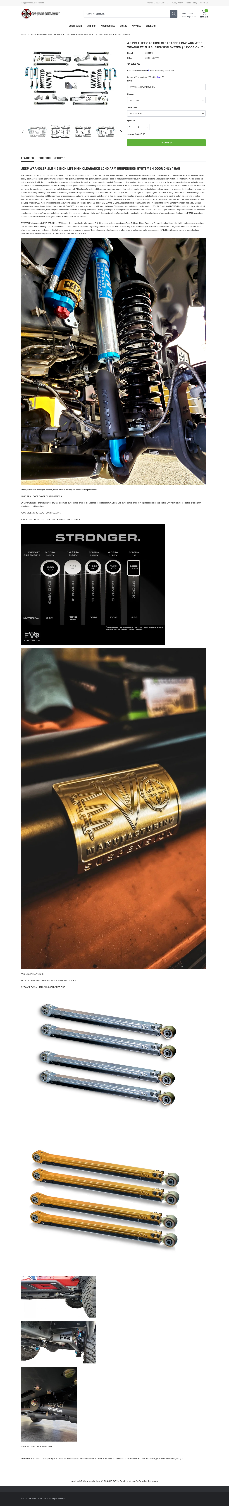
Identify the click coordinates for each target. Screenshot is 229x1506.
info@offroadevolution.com (32, 3)
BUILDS (123, 26)
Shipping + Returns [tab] (51, 158)
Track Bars (132, 107)
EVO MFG (149, 53)
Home (23, 34)
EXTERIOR (91, 26)
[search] (173, 14)
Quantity (131, 120)
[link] (37, 132)
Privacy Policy (177, 3)
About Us (204, 3)
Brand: (130, 53)
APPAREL (136, 26)
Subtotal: (131, 134)
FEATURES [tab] (27, 158)
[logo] (40, 14)
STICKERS (151, 26)
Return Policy (191, 3)
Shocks (131, 94)
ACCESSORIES (108, 26)
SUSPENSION (75, 26)
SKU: (129, 58)
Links (130, 81)
